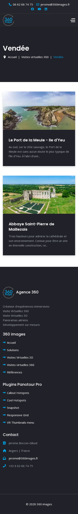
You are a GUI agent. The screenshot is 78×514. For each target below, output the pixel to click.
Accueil (11, 342)
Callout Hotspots (18, 393)
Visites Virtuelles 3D (20, 357)
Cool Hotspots (16, 400)
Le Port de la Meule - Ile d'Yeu (37, 140)
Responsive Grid (18, 415)
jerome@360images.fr (55, 4)
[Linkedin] (46, 9)
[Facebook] (32, 9)
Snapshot (13, 408)
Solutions (13, 350)
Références (14, 372)
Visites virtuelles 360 (20, 365)
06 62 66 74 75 (23, 4)
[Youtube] (39, 9)
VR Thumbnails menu (20, 422)
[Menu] (72, 20)
